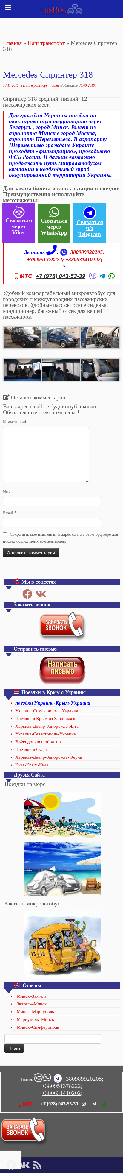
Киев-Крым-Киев (32, 765)
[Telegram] (102, 276)
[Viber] (92, 276)
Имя (8, 492)
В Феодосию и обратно (38, 741)
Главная (12, 43)
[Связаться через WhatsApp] (47, 1079)
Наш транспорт (46, 43)
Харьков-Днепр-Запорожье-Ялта (47, 726)
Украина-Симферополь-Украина (46, 710)
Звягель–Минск (32, 1004)
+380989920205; (85, 252)
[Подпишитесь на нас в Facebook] (28, 594)
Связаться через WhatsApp (54, 227)
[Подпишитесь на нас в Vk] (42, 594)
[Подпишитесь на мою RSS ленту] (38, 1165)
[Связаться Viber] (37, 1079)
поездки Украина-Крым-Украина (52, 703)
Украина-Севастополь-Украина (45, 734)
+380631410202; (83, 260)
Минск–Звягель (32, 996)
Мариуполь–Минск (35, 1019)
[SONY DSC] (23, 337)
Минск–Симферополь (38, 1027)
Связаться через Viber (18, 226)
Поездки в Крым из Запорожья (45, 718)
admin (56, 85)
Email (9, 513)
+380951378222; (46, 260)
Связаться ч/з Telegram (89, 228)
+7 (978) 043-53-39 (60, 276)
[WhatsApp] (111, 276)
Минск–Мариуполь (35, 1011)
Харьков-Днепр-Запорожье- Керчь (48, 757)
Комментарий (17, 422)
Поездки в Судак (31, 749)
